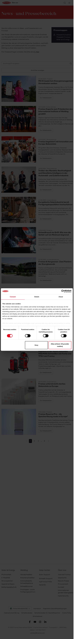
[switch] (27, 335)
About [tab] (61, 297)
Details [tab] (36, 297)
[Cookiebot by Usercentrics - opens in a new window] (62, 291)
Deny (36, 345)
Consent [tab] (13, 297)
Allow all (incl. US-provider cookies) (60, 345)
